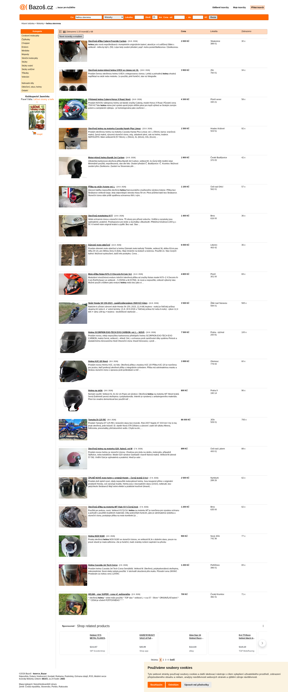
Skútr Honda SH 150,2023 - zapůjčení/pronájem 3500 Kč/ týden (117, 303)
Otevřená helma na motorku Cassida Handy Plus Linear (114, 128)
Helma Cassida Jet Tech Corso (103, 565)
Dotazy (33, 676)
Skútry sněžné (28, 69)
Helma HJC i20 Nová (98, 361)
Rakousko (63, 686)
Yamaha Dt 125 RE (97, 420)
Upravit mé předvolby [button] (196, 684)
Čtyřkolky (26, 39)
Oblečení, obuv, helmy (32, 87)
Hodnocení (42, 676)
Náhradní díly (28, 83)
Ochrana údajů (81, 676)
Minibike (25, 51)
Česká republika (32, 686)
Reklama (60, 676)
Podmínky (69, 676)
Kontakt (51, 676)
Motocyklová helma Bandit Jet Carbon (106, 157)
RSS (91, 676)
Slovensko (45, 686)
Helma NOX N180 (96, 536)
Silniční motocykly (30, 58)
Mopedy (25, 54)
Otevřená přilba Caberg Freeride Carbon (107, 41)
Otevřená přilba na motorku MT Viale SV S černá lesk (113, 507)
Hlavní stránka (28, 23)
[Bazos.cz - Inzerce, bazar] (36, 9)
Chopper (26, 43)
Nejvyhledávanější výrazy (45, 684)
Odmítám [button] (173, 684)
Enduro (25, 47)
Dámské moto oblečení (99, 245)
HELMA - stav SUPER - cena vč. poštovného (109, 594)
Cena (183, 31)
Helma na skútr (95, 390)
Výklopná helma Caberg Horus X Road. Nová (109, 99)
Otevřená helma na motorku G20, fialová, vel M (110, 449)
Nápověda (23, 676)
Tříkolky (25, 73)
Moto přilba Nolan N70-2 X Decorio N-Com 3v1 (110, 274)
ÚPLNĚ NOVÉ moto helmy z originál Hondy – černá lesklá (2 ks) (118, 478)
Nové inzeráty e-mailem (70, 36)
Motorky (40, 23)
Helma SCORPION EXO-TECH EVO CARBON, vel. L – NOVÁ (116, 332)
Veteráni (25, 77)
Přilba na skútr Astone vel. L (101, 187)
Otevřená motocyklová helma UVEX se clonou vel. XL (113, 70)
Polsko (55, 686)
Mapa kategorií (25, 684)
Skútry (24, 62)
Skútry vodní (27, 66)
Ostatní (25, 90)
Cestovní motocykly (30, 36)
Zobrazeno (246, 31)
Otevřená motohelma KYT (100, 216)
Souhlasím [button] (156, 684)
